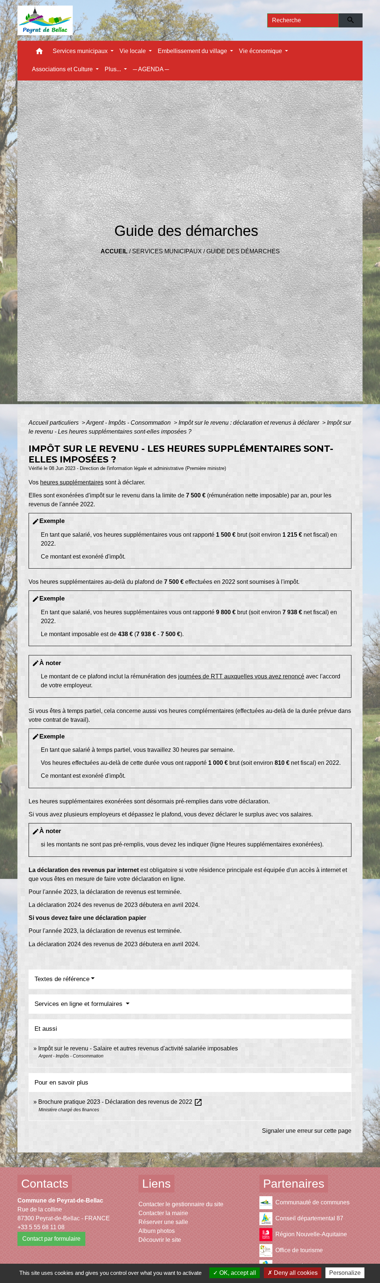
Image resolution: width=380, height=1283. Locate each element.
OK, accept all (237, 1273)
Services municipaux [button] (81, 51)
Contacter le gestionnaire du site (180, 1204)
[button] (39, 53)
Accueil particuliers (54, 423)
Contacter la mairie (163, 1213)
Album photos (156, 1231)
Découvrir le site (159, 1240)
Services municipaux (167, 251)
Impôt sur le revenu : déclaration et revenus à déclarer (249, 423)
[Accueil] (45, 20)
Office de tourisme (299, 1250)
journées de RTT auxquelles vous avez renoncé (241, 676)
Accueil (114, 251)
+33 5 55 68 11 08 (41, 1227)
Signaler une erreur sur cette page (306, 1131)
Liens (156, 1183)
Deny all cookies (295, 1273)
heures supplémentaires (72, 482)
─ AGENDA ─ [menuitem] (151, 69)
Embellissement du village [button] (193, 51)
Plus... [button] (113, 69)
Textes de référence (62, 979)
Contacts (44, 1183)
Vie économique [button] (261, 51)
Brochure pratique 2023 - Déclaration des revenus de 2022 (120, 1102)
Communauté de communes (312, 1202)
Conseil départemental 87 (309, 1218)
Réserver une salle (163, 1222)
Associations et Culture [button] (63, 69)
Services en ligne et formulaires (79, 1003)
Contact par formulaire (51, 1239)
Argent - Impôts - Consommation (129, 423)
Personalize (345, 1273)
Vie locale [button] (133, 51)
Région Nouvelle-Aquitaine (311, 1234)
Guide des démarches (243, 251)
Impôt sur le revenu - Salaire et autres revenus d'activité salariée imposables (138, 1048)
